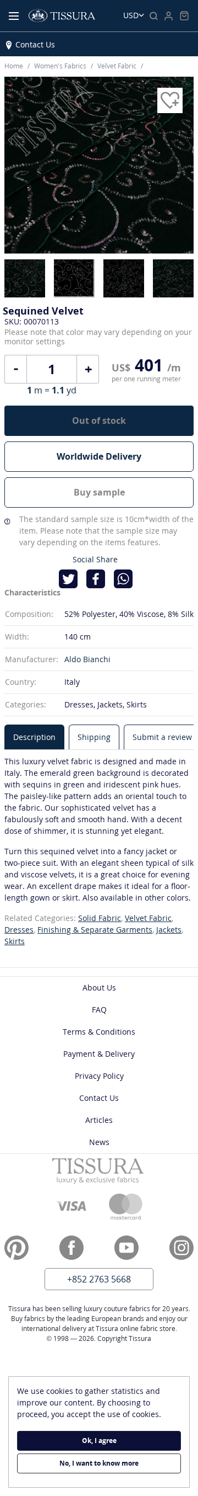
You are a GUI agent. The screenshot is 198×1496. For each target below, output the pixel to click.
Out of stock (99, 420)
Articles (99, 1120)
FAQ (99, 1009)
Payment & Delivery (99, 1053)
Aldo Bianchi (87, 659)
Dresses (19, 929)
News (99, 1142)
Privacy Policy (99, 1076)
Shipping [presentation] (94, 737)
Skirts (14, 941)
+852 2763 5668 (99, 1279)
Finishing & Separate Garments (94, 929)
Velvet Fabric (148, 918)
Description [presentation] (34, 737)
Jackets (169, 929)
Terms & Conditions (99, 1031)
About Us (99, 987)
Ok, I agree (99, 1440)
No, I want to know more (99, 1463)
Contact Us (35, 44)
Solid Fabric (99, 918)
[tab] (34, 737)
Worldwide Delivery (99, 456)
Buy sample (99, 492)
